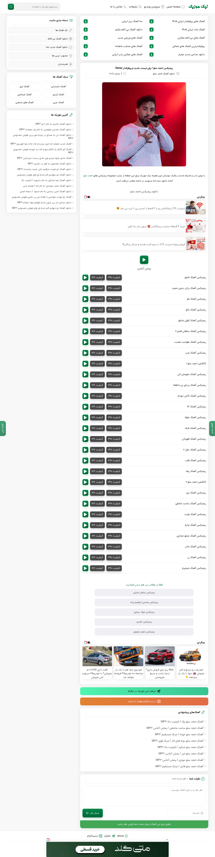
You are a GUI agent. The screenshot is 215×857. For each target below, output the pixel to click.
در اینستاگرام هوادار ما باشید (142, 701)
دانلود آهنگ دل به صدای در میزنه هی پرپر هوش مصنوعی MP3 (43, 137)
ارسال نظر (94, 813)
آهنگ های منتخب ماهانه (128, 46)
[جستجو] (11, 7)
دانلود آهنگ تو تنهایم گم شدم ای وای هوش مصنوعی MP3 (41, 208)
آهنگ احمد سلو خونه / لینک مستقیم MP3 (179, 734)
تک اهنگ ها (62, 30)
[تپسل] (48, 839)
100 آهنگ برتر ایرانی (132, 21)
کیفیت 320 (114, 277)
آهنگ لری (24, 86)
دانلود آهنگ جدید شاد (57, 47)
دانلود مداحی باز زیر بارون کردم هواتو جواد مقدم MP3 (44, 202)
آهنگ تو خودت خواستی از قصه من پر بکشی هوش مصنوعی (41, 197)
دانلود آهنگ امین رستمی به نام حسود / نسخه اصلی (45, 191)
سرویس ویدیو (152, 6)
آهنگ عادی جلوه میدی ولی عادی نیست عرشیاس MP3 (44, 158)
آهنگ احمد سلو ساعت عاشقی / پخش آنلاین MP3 (174, 728)
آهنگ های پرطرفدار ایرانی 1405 (188, 21)
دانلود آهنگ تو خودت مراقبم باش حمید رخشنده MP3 (44, 169)
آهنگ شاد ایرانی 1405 (193, 29)
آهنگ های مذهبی (24, 102)
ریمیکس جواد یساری (144, 612)
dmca (120, 836)
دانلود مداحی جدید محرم (192, 54)
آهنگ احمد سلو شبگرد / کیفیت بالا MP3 (180, 747)
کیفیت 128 (97, 277)
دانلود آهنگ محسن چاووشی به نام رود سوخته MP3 (45, 129)
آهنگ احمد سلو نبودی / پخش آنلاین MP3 (179, 760)
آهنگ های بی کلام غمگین (191, 38)
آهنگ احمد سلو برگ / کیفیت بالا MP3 (182, 721)
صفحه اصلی (174, 6)
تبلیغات (133, 6)
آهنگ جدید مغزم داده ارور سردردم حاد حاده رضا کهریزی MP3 (41, 144)
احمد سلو (88, 175)
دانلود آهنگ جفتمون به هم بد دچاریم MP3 (49, 163)
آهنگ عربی (58, 102)
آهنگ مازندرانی (58, 86)
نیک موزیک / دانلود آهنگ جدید (198, 7)
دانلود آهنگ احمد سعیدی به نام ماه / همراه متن (47, 186)
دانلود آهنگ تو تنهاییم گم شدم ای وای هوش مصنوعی (44, 174)
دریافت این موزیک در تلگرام (142, 691)
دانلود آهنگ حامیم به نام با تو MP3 (53, 124)
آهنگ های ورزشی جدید (130, 38)
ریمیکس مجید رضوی (144, 631)
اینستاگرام (92, 836)
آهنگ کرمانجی (24, 94)
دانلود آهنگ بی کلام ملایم (128, 29)
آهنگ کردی (58, 94)
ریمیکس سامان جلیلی (144, 592)
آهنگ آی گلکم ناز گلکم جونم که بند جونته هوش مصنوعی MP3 (43, 151)
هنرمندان (63, 64)
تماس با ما (116, 6)
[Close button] (167, 839)
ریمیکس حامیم (144, 621)
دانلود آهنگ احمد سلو (164, 73)
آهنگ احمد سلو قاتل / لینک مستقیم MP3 (179, 766)
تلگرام (107, 836)
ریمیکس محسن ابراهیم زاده (144, 602)
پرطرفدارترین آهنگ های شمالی (189, 46)
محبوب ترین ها (60, 55)
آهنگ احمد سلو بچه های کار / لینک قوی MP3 (177, 741)
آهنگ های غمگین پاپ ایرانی (127, 54)
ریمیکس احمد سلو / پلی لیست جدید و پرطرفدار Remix (144, 68)
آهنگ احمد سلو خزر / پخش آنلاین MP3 (181, 753)
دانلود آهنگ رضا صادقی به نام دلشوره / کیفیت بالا (46, 180)
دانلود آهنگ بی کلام (58, 38)
